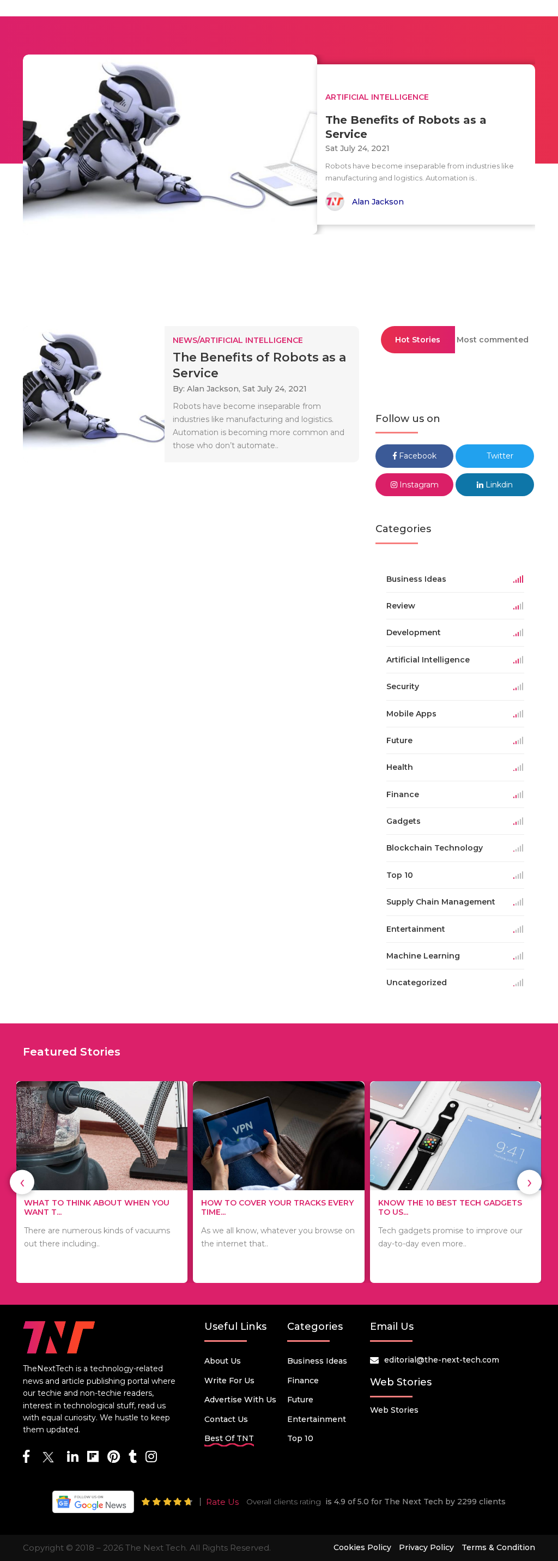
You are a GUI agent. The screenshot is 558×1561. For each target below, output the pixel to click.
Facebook (416, 456)
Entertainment (316, 1419)
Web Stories (394, 1410)
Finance (303, 1380)
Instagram (418, 485)
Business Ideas (317, 1361)
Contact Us (226, 1419)
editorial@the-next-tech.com (441, 1360)
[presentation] (22, 1182)
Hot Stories (417, 340)
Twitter (498, 456)
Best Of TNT (229, 1438)
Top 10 (300, 1438)
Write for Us (229, 1380)
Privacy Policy (426, 1547)
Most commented (493, 340)
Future (300, 1400)
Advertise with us (240, 1400)
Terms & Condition (498, 1547)
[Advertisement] (279, 275)
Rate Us (222, 1502)
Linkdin (498, 485)
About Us (222, 1361)
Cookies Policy (362, 1547)
